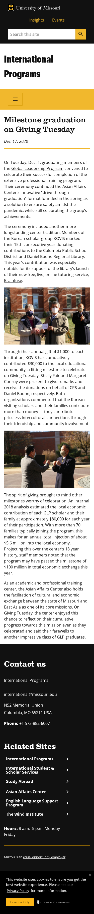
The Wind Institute (37, 814)
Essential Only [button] (20, 902)
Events (58, 20)
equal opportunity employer (44, 857)
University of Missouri (38, 8)
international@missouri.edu (30, 694)
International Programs (37, 759)
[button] (53, 902)
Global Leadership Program (37, 168)
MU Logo (11, 7)
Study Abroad (37, 781)
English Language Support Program (37, 803)
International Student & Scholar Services (37, 770)
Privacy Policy (18, 890)
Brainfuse (13, 280)
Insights (36, 20)
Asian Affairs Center (37, 792)
